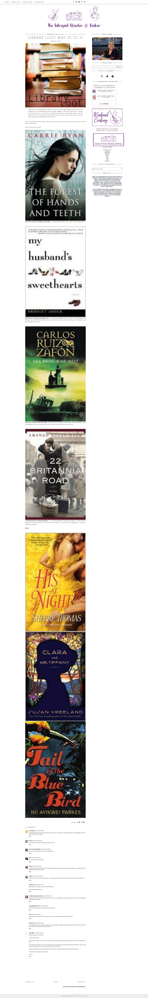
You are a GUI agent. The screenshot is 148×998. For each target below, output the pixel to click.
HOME (6, 2)
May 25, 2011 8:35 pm (39, 830)
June (107, 158)
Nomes (30, 840)
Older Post (81, 981)
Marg (30, 933)
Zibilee (30, 866)
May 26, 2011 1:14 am (36, 857)
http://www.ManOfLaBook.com (35, 889)
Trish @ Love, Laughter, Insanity (35, 896)
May (107, 156)
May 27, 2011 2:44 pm (36, 914)
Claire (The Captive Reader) (35, 849)
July (107, 159)
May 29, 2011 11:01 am (38, 933)
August (107, 161)
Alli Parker (106, 97)
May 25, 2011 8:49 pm (37, 840)
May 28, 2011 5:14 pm (39, 923)
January (107, 151)
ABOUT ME (16, 2)
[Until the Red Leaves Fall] (94, 99)
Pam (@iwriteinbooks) (34, 906)
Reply (30, 836)
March (107, 154)
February (107, 152)
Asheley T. (31, 876)
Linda (30, 857)
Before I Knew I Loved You (105, 90)
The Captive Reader (65, 109)
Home (56, 982)
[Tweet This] (79, 822)
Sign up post (107, 149)
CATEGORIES (39, 2)
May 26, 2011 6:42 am (39, 884)
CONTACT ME (27, 2)
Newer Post (30, 981)
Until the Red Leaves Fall (105, 96)
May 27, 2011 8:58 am (43, 906)
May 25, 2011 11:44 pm (46, 849)
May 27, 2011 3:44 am (47, 896)
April (107, 155)
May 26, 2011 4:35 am (38, 876)
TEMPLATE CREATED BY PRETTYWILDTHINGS (74, 995)
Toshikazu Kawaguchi (106, 91)
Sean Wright (31, 830)
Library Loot (55, 41)
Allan (30, 914)
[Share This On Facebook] (77, 822)
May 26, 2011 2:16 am (37, 866)
